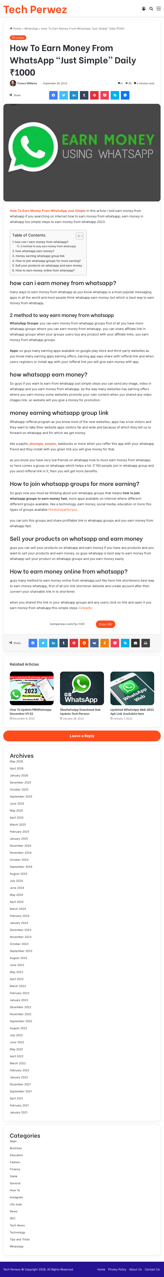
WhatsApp (31, 28)
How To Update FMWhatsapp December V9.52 (30, 711)
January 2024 (19, 923)
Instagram (16, 1197)
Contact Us (152, 1269)
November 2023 (20, 937)
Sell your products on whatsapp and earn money (48, 265)
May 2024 (16, 894)
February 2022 (19, 1070)
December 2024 (20, 845)
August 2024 (18, 873)
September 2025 (21, 796)
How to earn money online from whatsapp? (45, 270)
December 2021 (20, 1084)
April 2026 (16, 768)
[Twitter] (63, 95)
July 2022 (16, 1035)
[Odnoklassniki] (104, 643)
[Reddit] (84, 643)
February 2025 (19, 831)
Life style (16, 1204)
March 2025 (18, 824)
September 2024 (21, 866)
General (15, 1183)
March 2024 (18, 908)
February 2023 (19, 993)
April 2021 (16, 1098)
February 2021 (19, 1105)
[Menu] (159, 10)
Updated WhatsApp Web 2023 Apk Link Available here (132, 711)
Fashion (15, 1162)
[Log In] (144, 10)
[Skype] (115, 95)
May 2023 (16, 972)
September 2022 (21, 1021)
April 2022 (16, 1056)
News (14, 1211)
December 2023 (20, 930)
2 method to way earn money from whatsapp (48, 246)
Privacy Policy (117, 1269)
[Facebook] (53, 95)
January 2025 (19, 838)
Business (16, 1148)
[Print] (145, 643)
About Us (135, 1269)
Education (16, 1155)
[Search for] (151, 10)
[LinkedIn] (74, 95)
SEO (12, 1218)
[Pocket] (104, 95)
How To (15, 1190)
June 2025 (17, 803)
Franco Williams (27, 83)
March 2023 (18, 986)
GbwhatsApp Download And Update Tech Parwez (80, 711)
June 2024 (17, 887)
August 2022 (18, 1028)
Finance (15, 1169)
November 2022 (20, 1014)
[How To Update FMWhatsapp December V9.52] (32, 688)
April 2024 (16, 901)
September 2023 (21, 951)
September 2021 (21, 1091)
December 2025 (20, 782)
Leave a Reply (82, 736)
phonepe (36, 444)
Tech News (17, 1225)
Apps (13, 1141)
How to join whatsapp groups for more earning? (48, 261)
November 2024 (20, 852)
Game (14, 1176)
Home (16, 28)
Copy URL (105, 624)
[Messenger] (125, 95)
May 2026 (16, 761)
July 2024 (16, 880)
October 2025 (19, 789)
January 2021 (19, 1112)
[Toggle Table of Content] (77, 236)
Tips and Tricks (20, 1239)
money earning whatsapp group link (40, 256)
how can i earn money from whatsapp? (41, 242)
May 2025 (16, 810)
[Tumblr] (84, 95)
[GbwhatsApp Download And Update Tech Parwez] (82, 688)
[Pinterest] (94, 95)
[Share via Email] (135, 643)
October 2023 (19, 944)
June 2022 (17, 1042)
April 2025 (16, 817)
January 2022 (19, 1077)
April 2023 (16, 979)
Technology (17, 1232)
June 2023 (17, 965)
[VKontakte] (94, 643)
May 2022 (16, 1049)
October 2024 (19, 859)
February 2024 (19, 915)
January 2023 (19, 1000)
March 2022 (18, 1063)
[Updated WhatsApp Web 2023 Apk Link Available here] (132, 688)
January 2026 (19, 775)
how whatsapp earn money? (34, 251)
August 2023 (18, 958)
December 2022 (20, 1007)
